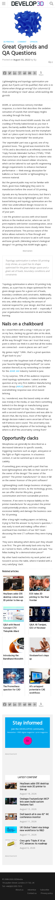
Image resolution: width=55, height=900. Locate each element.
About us (19, 889)
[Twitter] (9, 73)
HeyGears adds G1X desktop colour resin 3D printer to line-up (34, 787)
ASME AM (14, 371)
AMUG (20, 386)
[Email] (29, 73)
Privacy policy (47, 893)
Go (27, 740)
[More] (34, 73)
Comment (22, 42)
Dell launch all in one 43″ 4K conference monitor (34, 816)
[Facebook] (4, 73)
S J (35, 59)
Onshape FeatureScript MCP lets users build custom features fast (34, 802)
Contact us (32, 893)
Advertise (32, 889)
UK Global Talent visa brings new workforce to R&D (34, 829)
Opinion (33, 42)
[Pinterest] (19, 73)
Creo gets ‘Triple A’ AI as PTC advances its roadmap (33, 842)
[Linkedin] (14, 73)
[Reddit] (24, 73)
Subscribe (44, 889)
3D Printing (8, 42)
